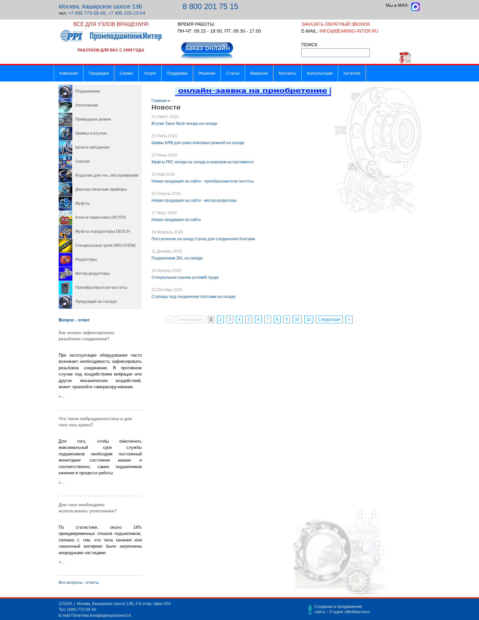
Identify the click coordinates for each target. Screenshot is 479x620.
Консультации (320, 73)
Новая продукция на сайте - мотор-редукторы (194, 200)
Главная (159, 100)
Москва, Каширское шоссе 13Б (100, 6)
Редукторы (86, 259)
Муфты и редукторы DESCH (102, 231)
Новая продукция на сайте (176, 219)
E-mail (64, 615)
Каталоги (351, 73)
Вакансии (259, 73)
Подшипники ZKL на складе (177, 258)
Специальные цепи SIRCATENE (105, 245)
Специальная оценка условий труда (185, 277)
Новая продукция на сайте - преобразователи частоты (203, 181)
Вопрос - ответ (74, 319)
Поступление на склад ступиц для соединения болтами (203, 239)
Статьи (233, 73)
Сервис (126, 73)
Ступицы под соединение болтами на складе (194, 296)
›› (349, 319)
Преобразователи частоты (101, 287)
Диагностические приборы (101, 189)
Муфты (82, 203)
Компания (68, 73)
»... (61, 396)
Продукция (99, 73)
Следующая (329, 319)
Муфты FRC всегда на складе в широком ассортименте (203, 162)
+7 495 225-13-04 (126, 13)
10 (297, 319)
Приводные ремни (93, 119)
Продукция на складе (96, 301)
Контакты (287, 73)
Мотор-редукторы (92, 273)
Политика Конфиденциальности (101, 615)
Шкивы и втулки (91, 133)
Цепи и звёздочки (92, 147)
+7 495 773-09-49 (87, 13)
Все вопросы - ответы (79, 582)
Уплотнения (86, 105)
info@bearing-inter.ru (348, 31)
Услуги (150, 73)
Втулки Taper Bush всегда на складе (184, 123)
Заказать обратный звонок (335, 24)
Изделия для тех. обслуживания (106, 175)
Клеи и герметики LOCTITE (100, 217)
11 (309, 319)
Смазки (82, 161)
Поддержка (177, 73)
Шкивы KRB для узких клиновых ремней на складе (198, 142)
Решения (206, 73)
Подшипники (87, 91)
